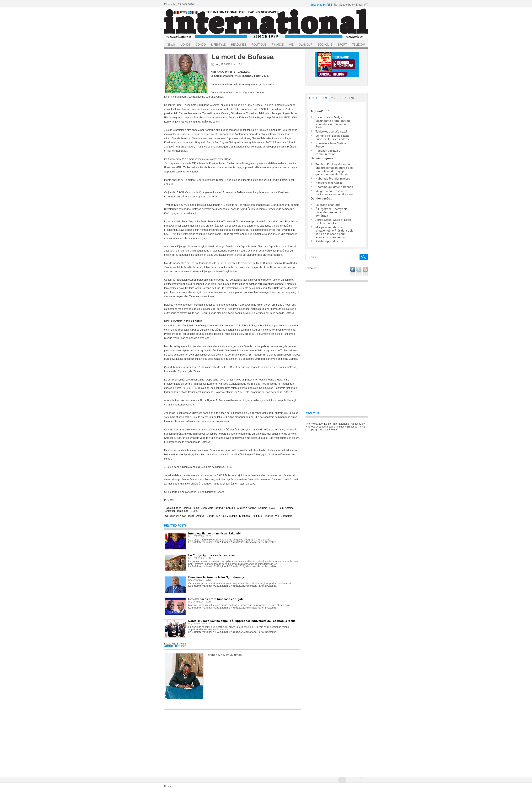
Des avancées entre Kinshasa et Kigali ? (216, 599)
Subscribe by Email (351, 4)
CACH (273, 508)
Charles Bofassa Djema (185, 508)
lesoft (191, 515)
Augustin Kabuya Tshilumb (252, 508)
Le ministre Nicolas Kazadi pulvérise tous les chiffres (332, 137)
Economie (286, 515)
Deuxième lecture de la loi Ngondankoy (216, 577)
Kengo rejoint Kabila (328, 182)
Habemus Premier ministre (333, 178)
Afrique (200, 515)
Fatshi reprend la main (330, 241)
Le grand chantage (327, 204)
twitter (359, 271)
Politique (257, 515)
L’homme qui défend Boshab (334, 186)
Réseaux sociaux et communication (328, 152)
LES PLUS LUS (318, 98)
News (183, 515)
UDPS (194, 510)
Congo (210, 515)
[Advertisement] (232, 742)
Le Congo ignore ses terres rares (211, 555)
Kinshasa (244, 515)
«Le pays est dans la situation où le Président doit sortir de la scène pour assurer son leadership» (334, 232)
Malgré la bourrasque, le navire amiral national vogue (334, 192)
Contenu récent (342, 98)
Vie (277, 515)
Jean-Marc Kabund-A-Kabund (218, 508)
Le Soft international (266, 23)
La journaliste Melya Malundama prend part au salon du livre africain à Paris (332, 122)
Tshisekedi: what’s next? (331, 131)
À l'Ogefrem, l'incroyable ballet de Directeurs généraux (331, 212)
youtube (365, 271)
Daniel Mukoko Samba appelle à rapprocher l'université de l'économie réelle (242, 620)
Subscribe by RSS (321, 4)
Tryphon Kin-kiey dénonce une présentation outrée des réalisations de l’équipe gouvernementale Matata (334, 169)
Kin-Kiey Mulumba (226, 515)
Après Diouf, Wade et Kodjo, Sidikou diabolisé (333, 221)
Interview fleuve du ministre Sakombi (214, 533)
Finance (268, 515)
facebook (352, 271)
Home (167, 786)
